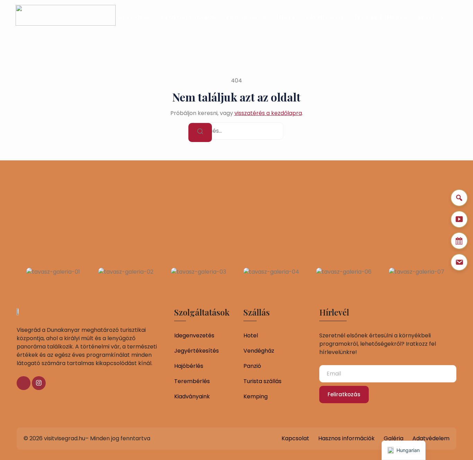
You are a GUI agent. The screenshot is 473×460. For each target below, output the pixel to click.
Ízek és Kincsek (381, 17)
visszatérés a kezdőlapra (268, 113)
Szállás (430, 17)
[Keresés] (200, 132)
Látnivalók (325, 17)
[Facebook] (23, 383)
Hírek (286, 17)
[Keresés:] (236, 131)
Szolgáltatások (188, 17)
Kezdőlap (134, 17)
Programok (246, 17)
